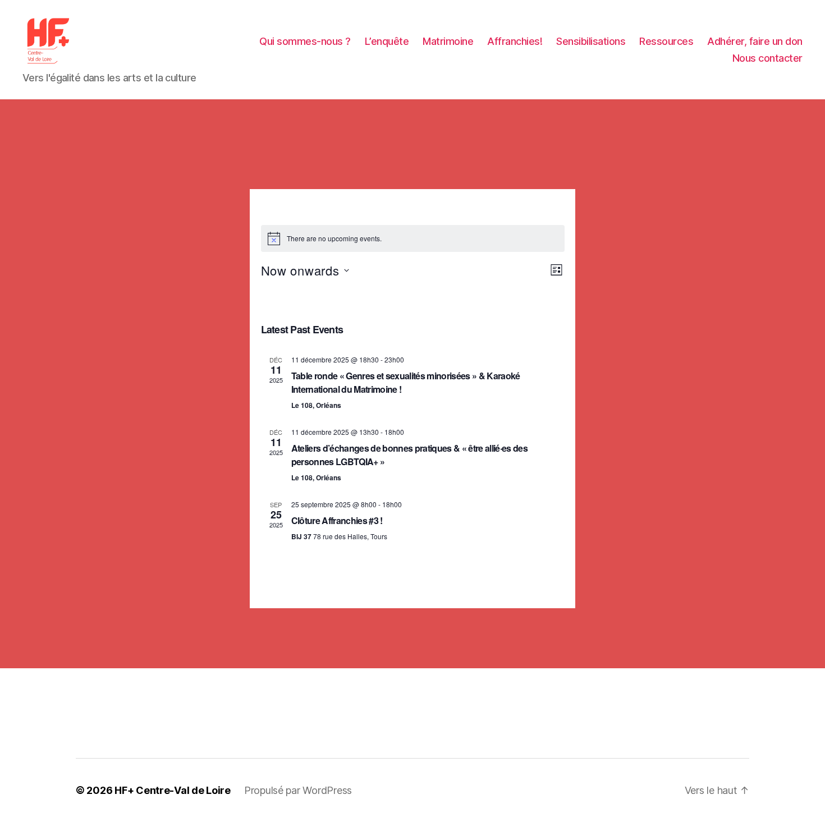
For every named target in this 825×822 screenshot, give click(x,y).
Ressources (666, 41)
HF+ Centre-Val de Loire (172, 790)
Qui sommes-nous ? (305, 41)
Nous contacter (767, 58)
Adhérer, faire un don (755, 41)
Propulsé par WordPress (298, 790)
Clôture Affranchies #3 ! (337, 520)
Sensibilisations (590, 41)
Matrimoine (448, 41)
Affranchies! (514, 41)
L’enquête (387, 41)
